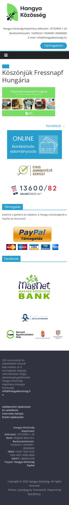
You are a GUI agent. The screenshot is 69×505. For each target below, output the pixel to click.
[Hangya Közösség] (26, 12)
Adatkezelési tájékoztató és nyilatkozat (16, 408)
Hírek (5, 66)
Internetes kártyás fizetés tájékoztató (13, 415)
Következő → (55, 126)
